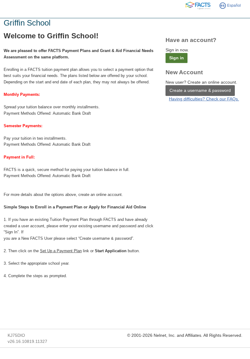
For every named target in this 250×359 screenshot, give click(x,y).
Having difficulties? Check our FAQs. (204, 98)
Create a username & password (200, 90)
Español (230, 5)
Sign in (176, 57)
